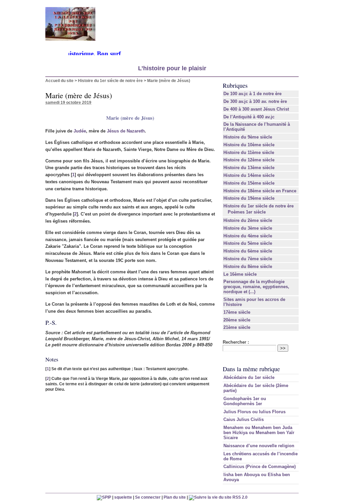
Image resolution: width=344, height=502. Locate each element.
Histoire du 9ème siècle (247, 137)
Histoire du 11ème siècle (248, 152)
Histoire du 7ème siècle (247, 258)
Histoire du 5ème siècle (247, 243)
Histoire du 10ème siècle (248, 144)
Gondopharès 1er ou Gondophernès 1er (244, 401)
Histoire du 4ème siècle (247, 235)
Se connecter (148, 497)
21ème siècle (236, 327)
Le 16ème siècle (240, 274)
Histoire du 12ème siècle (248, 159)
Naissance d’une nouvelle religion (258, 445)
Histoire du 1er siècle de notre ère (110, 80)
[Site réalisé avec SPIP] (104, 497)
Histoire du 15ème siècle (248, 183)
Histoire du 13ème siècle (248, 167)
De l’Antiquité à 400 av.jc (248, 116)
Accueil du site (59, 80)
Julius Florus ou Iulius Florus (254, 411)
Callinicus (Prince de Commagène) (259, 466)
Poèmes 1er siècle (247, 212)
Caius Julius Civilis (243, 419)
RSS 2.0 (239, 497)
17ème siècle (236, 312)
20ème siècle (236, 319)
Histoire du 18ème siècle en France (259, 190)
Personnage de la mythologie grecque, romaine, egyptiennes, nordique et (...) (256, 286)
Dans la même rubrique (251, 369)
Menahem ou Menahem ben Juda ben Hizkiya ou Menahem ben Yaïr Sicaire (258, 432)
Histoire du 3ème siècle (247, 228)
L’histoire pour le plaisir (172, 68)
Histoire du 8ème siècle (247, 266)
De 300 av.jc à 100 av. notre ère (255, 101)
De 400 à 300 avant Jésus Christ (256, 109)
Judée (80, 130)
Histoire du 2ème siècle (247, 220)
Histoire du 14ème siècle (248, 175)
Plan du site (175, 497)
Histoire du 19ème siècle (248, 198)
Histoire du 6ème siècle (247, 251)
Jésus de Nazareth (126, 130)
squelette (123, 497)
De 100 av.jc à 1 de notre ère (252, 93)
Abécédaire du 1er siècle (248, 377)
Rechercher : (236, 342)
